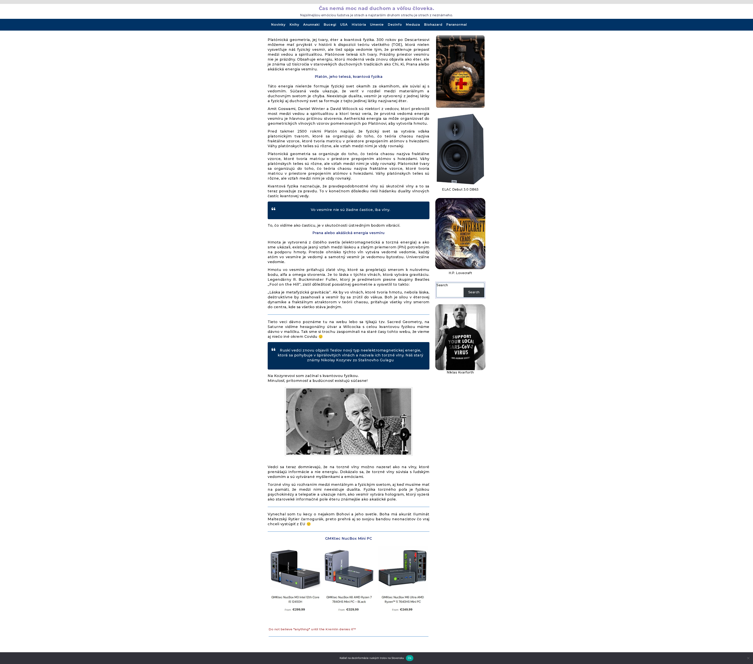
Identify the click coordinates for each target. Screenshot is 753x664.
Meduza (413, 24)
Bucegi (330, 24)
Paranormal (456, 24)
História (359, 24)
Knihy (294, 24)
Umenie (377, 24)
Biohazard (433, 24)
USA (344, 24)
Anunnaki (311, 24)
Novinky (278, 24)
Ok (409, 657)
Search (442, 285)
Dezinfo (395, 24)
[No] (748, 658)
